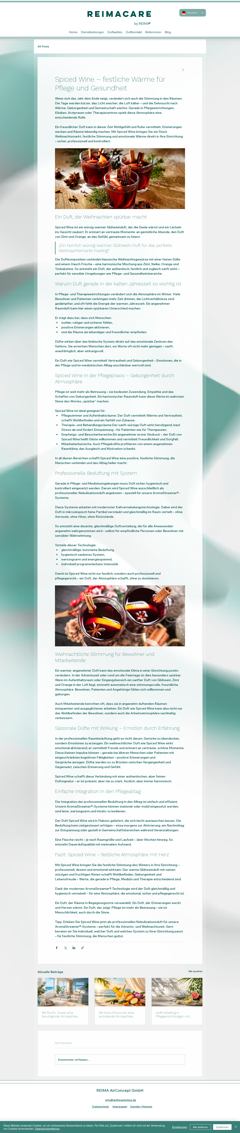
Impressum (119, 1106)
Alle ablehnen (200, 1127)
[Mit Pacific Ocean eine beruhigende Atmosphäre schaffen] (63, 992)
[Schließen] (236, 1127)
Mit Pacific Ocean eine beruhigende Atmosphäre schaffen (60, 1014)
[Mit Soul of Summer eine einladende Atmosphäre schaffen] (120, 992)
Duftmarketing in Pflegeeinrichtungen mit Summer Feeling (172, 1014)
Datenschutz (100, 1106)
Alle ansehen (195, 971)
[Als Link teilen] (82, 947)
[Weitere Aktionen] (183, 70)
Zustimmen (222, 1127)
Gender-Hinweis (141, 1106)
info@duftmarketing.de (120, 1100)
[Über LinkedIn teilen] (74, 947)
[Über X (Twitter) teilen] (65, 947)
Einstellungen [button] (179, 1127)
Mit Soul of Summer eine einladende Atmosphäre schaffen (116, 1014)
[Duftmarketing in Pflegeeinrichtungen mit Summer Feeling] (177, 992)
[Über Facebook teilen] (56, 947)
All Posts (43, 46)
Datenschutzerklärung (47, 1128)
